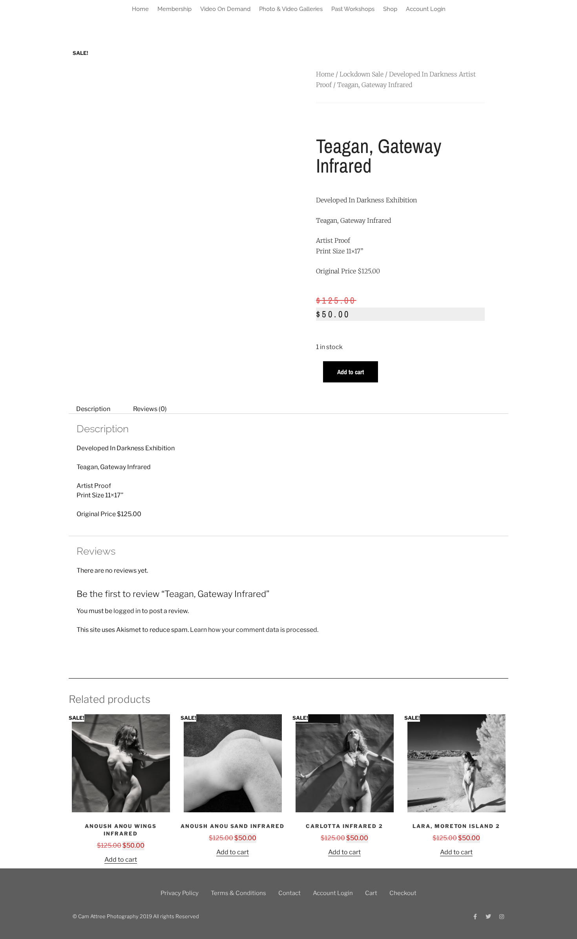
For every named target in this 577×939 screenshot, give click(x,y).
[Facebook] (475, 916)
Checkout (402, 893)
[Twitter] (488, 916)
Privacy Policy (180, 893)
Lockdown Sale (361, 74)
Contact (289, 893)
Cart (371, 893)
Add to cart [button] (120, 859)
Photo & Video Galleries (291, 9)
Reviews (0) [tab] (150, 409)
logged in (127, 611)
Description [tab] (93, 409)
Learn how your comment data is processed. (254, 629)
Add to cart (350, 372)
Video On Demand (225, 9)
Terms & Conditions (238, 893)
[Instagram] (501, 916)
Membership (174, 9)
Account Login (426, 9)
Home (140, 9)
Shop (390, 9)
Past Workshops (352, 9)
